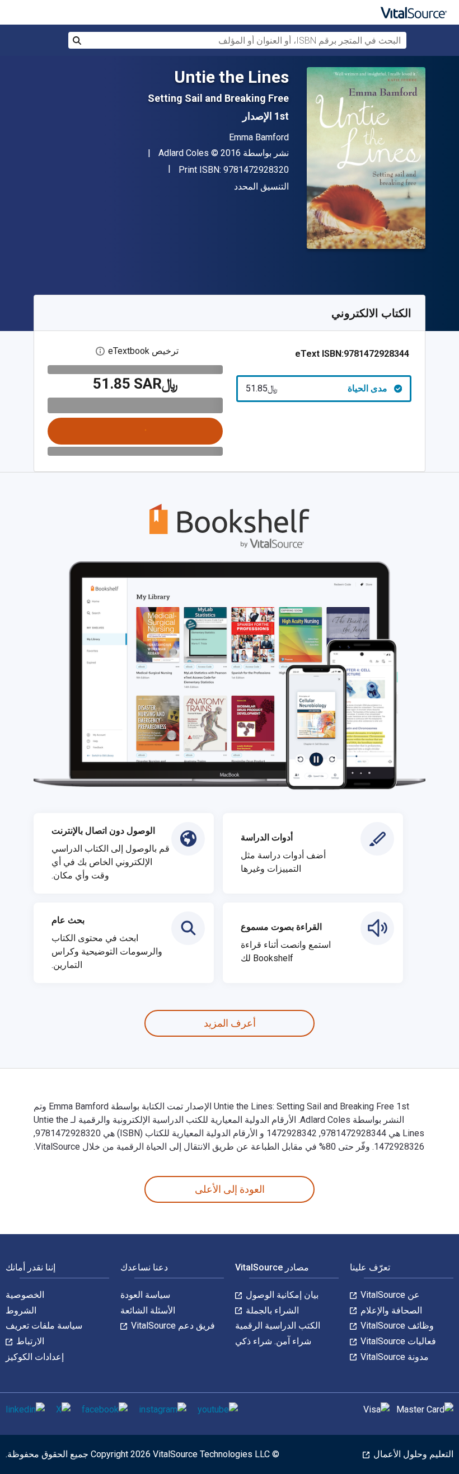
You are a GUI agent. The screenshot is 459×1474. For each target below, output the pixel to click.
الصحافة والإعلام (390, 1310)
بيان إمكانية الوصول (281, 1294)
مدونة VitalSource (393, 1357)
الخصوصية (25, 1294)
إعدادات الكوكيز (35, 1357)
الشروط (21, 1310)
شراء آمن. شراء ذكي (273, 1341)
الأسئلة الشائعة (147, 1310)
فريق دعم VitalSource (172, 1325)
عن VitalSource (389, 1294)
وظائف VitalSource (396, 1325)
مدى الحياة (316, 388)
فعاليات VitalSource (397, 1341)
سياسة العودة (145, 1294)
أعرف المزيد (230, 1023)
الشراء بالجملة (271, 1310)
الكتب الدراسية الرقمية (277, 1325)
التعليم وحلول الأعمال (412, 1454)
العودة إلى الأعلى (230, 1189)
